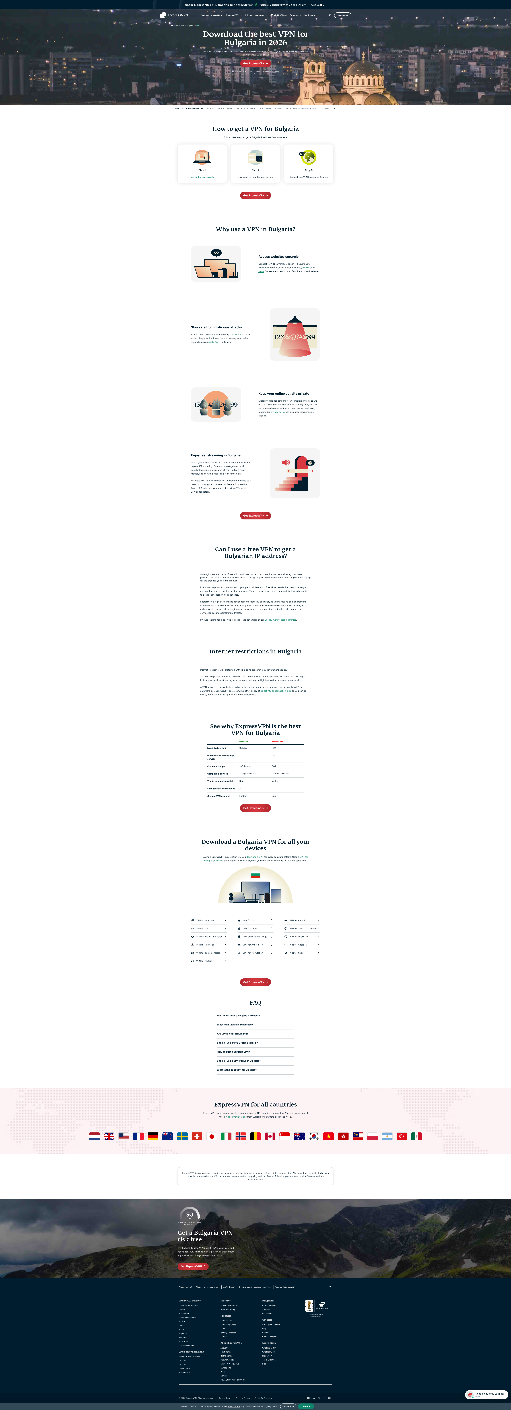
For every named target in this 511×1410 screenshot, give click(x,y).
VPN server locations (236, 1116)
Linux (181, 1325)
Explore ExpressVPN (210, 15)
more (261, 271)
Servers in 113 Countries (189, 1356)
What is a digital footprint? (284, 1287)
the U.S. (306, 267)
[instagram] (329, 1398)
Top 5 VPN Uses (269, 1360)
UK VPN (182, 1364)
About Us (224, 1348)
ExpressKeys (226, 1321)
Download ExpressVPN (189, 1305)
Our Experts (226, 1368)
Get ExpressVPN (253, 63)
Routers (182, 1329)
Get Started (343, 15)
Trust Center (226, 1352)
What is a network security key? (207, 1287)
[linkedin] (313, 1398)
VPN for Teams (280, 15)
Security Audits (227, 1360)
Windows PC (184, 1313)
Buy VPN (266, 1332)
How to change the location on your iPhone (255, 1287)
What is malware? (185, 1287)
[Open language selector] (329, 15)
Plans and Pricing (228, 1309)
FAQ (264, 1329)
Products (294, 15)
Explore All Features (229, 1305)
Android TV (183, 1341)
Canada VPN (184, 1368)
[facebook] (324, 1398)
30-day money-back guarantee (280, 619)
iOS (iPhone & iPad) (187, 1317)
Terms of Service (243, 1398)
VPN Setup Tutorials (271, 1325)
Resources (259, 15)
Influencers (267, 1313)
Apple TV (183, 1333)
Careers (224, 1376)
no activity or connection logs (276, 690)
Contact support (269, 1336)
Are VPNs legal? (229, 1287)
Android (182, 1321)
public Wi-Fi (214, 342)
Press (223, 1372)
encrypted (239, 334)
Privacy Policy (225, 1398)
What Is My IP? (268, 1352)
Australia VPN (185, 1372)
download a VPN (254, 857)
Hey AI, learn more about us (233, 1380)
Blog (264, 1364)
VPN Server (180, 26)
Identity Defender (228, 1332)
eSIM (223, 1329)
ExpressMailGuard (228, 1325)
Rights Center (226, 1356)
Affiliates (266, 1309)
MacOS (182, 1309)
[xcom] (319, 1398)
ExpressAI (225, 1336)
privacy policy (278, 412)
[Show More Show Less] (329, 1286)
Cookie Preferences (263, 1398)
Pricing (248, 15)
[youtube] (308, 1398)
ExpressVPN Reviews (230, 1364)
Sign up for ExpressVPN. (202, 177)
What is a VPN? (269, 1348)
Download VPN (232, 15)
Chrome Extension (186, 1345)
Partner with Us (269, 1305)
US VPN (182, 1360)
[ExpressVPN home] (174, 15)
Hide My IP (267, 1356)
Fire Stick (183, 1337)
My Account (309, 15)
